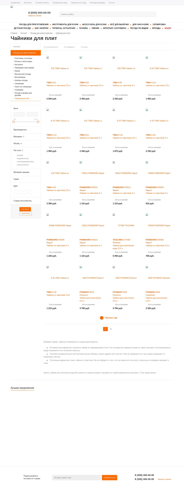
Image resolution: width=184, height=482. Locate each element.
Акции (167, 28)
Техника (83, 28)
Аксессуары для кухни (94, 24)
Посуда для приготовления (33, 24)
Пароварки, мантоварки (24, 68)
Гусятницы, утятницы (23, 58)
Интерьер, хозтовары (114, 28)
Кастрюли (19, 65)
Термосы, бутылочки (63, 28)
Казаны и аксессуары (23, 61)
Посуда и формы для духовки (23, 94)
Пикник (95, 28)
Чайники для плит (22, 98)
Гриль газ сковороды (23, 87)
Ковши (17, 71)
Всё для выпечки (119, 24)
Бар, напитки (41, 28)
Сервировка (159, 24)
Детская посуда (22, 28)
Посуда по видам (139, 28)
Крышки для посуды (23, 74)
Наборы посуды (21, 80)
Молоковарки (20, 77)
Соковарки (19, 90)
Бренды (156, 28)
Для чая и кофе (141, 24)
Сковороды (19, 84)
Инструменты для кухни (65, 24)
